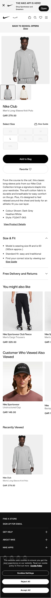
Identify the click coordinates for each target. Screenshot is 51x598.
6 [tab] (29, 79)
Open (44, 8)
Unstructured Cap (12, 407)
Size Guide (11, 261)
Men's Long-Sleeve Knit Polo (15, 480)
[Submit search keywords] (35, 17)
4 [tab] (25, 79)
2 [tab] (21, 79)
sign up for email (12, 524)
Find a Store (10, 519)
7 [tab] (31, 79)
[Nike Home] (6, 17)
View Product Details (15, 224)
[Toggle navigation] (46, 17)
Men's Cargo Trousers (14, 337)
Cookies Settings (25, 573)
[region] (25, 577)
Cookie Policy (36, 565)
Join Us (35, 30)
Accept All (25, 590)
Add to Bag (26, 159)
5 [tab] (27, 79)
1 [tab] (19, 79)
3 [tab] (23, 79)
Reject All (25, 581)
